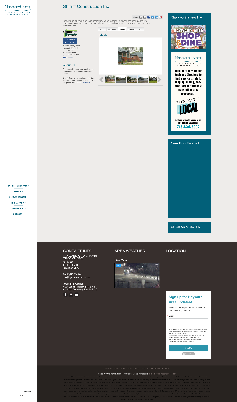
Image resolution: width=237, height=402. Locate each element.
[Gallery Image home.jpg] (154, 79)
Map (140, 29)
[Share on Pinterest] (160, 17)
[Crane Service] (132, 79)
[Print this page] (140, 17)
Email (171, 316)
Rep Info (131, 29)
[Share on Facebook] (148, 17)
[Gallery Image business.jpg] (121, 79)
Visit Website (70, 39)
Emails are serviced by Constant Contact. (181, 341)
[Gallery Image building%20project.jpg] (110, 79)
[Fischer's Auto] (143, 79)
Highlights (112, 29)
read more (86, 82)
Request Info (70, 42)
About (102, 29)
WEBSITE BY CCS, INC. (168, 374)
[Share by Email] (144, 17)
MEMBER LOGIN (154, 374)
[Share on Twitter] (152, 17)
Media (122, 29)
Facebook (69, 57)
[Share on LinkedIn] (156, 17)
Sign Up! (188, 348)
